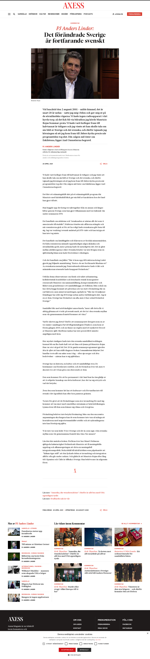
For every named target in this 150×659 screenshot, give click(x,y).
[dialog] (75, 645)
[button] (75, 655)
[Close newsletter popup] (122, 311)
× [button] (147, 633)
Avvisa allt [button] (84, 650)
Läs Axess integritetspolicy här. (90, 336)
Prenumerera (80, 342)
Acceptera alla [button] (67, 650)
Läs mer (98, 640)
